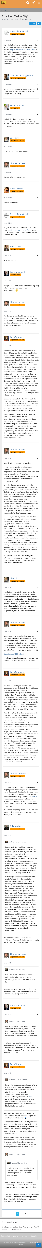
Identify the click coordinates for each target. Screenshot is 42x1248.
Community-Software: (17, 1242)
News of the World (11, 19)
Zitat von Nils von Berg (17, 970)
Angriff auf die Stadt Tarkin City (21, 50)
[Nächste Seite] (25, 1214)
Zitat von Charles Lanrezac (18, 1021)
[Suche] (28, 3)
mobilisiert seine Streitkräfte (18, 230)
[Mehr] (37, 40)
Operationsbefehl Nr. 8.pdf (14, 654)
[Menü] (39, 3)
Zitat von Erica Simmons (18, 842)
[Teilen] (39, 24)
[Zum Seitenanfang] (38, 1245)
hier (33, 797)
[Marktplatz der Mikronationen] (4, 3)
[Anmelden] (33, 3)
